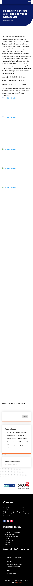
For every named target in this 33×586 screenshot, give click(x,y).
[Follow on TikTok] (11, 521)
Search (25, 416)
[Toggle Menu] (29, 2)
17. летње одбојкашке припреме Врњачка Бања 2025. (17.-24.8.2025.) (16, 447)
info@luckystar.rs (11, 573)
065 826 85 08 (16, 566)
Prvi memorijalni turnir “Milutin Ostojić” (17, 441)
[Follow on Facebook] (4, 521)
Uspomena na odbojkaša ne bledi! (16, 435)
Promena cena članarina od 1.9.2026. (17, 432)
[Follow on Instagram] (8, 521)
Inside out (19, 582)
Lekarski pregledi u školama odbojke (17, 438)
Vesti (12, 20)
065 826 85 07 (18, 564)
